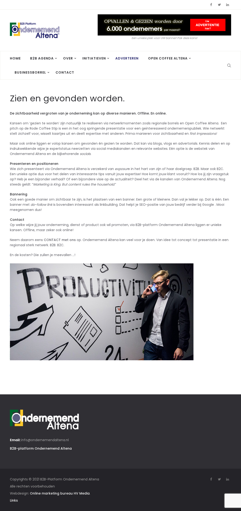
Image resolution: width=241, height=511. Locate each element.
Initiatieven (94, 58)
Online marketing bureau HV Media (60, 493)
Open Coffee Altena (168, 58)
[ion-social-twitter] (219, 4)
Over (68, 58)
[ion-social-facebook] (211, 4)
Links (14, 500)
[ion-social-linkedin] (227, 4)
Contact (65, 72)
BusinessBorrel (30, 72)
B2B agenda (42, 58)
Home (15, 58)
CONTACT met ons (60, 240)
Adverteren (127, 58)
